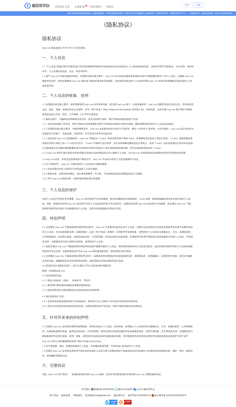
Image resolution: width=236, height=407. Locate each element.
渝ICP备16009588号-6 (139, 395)
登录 (187, 5)
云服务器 (79, 6)
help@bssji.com (57, 270)
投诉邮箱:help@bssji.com (98, 395)
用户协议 (53, 395)
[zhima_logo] (36, 5)
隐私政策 (65, 395)
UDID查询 (95, 6)
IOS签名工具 (62, 6)
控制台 (110, 6)
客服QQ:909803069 (104, 389)
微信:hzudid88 (125, 389)
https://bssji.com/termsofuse (117, 109)
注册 (198, 5)
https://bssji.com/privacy (89, 341)
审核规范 (77, 395)
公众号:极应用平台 (145, 389)
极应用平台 (119, 395)
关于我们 (85, 389)
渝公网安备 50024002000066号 (170, 395)
